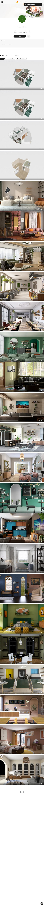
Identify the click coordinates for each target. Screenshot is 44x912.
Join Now (41, 2)
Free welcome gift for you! (30, 4)
